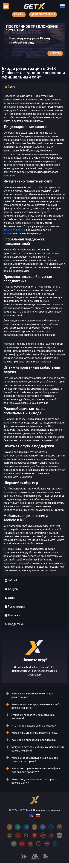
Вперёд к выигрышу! (34, 668)
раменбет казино (14, 230)
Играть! (55, 53)
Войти (19, 14)
